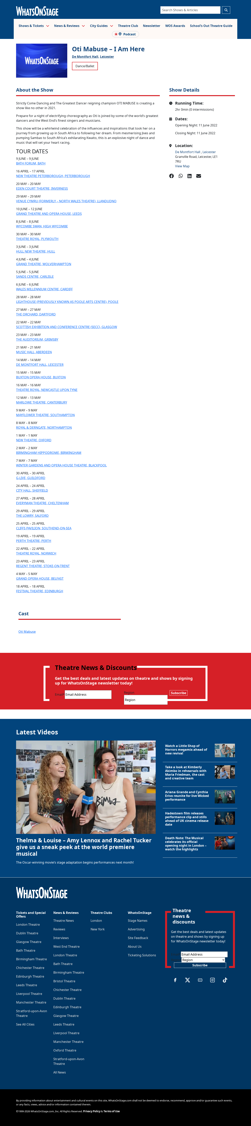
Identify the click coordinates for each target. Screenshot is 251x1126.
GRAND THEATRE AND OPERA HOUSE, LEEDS (49, 214)
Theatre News (63, 920)
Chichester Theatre (30, 968)
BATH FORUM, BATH (30, 163)
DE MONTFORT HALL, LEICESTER (40, 364)
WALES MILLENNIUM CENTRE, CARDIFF (44, 289)
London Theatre (28, 924)
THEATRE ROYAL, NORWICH (36, 553)
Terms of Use (112, 1111)
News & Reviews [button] (67, 26)
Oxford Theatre (64, 1050)
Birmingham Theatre (31, 959)
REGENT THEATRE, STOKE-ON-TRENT (43, 566)
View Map (182, 166)
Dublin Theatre (27, 933)
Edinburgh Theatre (30, 976)
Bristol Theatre (64, 981)
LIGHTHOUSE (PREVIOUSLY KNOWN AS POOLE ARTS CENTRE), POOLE (67, 302)
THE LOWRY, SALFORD (32, 515)
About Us (135, 946)
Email (60, 694)
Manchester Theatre (31, 1002)
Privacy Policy (91, 1111)
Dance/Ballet (84, 66)
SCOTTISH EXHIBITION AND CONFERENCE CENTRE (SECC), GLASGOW (66, 327)
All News (59, 1072)
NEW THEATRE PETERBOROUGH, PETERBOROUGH (53, 176)
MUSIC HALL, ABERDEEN (34, 352)
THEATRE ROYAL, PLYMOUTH (37, 239)
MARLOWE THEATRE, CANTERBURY (41, 402)
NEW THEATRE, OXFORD (33, 440)
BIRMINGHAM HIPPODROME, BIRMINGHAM (48, 453)
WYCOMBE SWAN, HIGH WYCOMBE (42, 226)
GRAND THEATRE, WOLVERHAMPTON (43, 264)
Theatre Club (128, 26)
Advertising (136, 929)
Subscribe (178, 693)
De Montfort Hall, (85, 56)
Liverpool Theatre (29, 994)
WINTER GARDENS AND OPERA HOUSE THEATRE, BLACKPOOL (61, 465)
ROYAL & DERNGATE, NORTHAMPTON (44, 427)
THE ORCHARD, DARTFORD (36, 314)
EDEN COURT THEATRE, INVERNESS (42, 188)
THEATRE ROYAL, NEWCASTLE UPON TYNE (46, 390)
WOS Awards (175, 26)
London (96, 920)
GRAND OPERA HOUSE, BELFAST (40, 578)
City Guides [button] (99, 26)
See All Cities (25, 1024)
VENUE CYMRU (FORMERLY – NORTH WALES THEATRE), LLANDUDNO (66, 201)
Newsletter (151, 26)
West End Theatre (66, 946)
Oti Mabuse (27, 631)
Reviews (59, 929)
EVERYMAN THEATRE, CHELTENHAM (42, 503)
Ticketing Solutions (142, 955)
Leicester (107, 56)
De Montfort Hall (188, 152)
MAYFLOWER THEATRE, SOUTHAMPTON (45, 415)
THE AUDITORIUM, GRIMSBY (37, 339)
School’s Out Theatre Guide (211, 26)
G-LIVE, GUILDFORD (30, 478)
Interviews (61, 938)
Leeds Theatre (26, 985)
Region (129, 692)
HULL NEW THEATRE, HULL (35, 251)
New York (98, 929)
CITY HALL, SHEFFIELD (32, 490)
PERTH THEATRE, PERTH (33, 541)
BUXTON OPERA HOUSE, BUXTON (41, 377)
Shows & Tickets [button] (32, 26)
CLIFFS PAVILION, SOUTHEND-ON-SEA (43, 528)
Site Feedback (138, 938)
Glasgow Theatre (28, 942)
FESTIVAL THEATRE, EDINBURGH (39, 591)
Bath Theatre (25, 950)
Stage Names (137, 920)
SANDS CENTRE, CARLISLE (35, 276)
